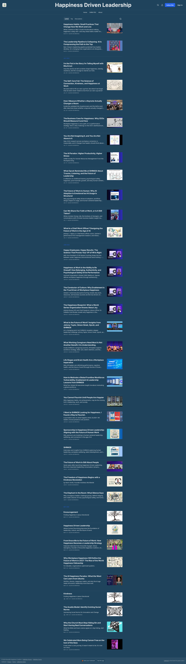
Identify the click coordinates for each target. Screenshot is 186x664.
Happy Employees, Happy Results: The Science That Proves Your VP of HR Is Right (83, 251)
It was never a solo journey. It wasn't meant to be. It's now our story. (83, 646)
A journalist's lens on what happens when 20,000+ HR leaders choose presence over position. (82, 419)
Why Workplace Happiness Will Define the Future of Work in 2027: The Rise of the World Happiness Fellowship (84, 560)
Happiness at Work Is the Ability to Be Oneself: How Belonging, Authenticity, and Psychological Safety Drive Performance (82, 270)
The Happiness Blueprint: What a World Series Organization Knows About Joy (81, 306)
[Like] (65, 601)
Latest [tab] (67, 19)
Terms (14, 662)
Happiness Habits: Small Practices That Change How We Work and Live (81, 25)
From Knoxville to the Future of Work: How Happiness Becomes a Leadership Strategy (83, 542)
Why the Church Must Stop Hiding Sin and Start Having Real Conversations (82, 624)
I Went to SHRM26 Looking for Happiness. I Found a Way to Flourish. (83, 413)
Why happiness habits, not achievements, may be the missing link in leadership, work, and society (84, 401)
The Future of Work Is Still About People (81, 462)
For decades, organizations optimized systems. (79, 566)
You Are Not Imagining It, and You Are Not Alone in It (82, 137)
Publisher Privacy (27, 659)
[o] (115, 254)
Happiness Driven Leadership (77, 526)
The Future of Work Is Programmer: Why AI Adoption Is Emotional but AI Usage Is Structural (80, 193)
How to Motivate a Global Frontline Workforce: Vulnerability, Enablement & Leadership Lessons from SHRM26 (84, 380)
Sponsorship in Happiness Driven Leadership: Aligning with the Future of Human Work (84, 431)
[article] (93, 30)
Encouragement (71, 512)
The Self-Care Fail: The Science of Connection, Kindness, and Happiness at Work (82, 83)
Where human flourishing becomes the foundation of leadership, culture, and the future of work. (81, 529)
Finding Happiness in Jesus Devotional (76, 515)
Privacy (9, 662)
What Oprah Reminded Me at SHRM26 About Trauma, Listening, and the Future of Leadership (83, 173)
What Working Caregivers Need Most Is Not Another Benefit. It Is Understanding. (83, 343)
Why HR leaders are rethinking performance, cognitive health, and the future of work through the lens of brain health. (82, 366)
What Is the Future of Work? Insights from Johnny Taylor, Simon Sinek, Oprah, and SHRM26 (82, 325)
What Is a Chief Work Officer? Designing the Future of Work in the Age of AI (83, 229)
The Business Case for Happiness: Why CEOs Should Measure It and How (84, 119)
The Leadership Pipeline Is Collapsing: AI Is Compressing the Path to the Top (83, 43)
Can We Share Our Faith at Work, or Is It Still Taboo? (83, 212)
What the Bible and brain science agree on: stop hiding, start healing (84, 629)
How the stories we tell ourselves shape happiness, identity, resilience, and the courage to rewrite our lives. (83, 70)
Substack (166, 660)
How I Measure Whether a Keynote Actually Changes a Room (83, 102)
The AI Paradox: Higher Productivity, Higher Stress (83, 154)
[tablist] (73, 19)
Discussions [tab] (78, 19)
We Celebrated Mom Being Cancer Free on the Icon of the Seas (84, 641)
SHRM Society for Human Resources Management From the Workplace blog (83, 159)
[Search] (158, 5)
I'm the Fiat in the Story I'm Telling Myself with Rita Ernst (83, 64)
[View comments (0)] (78, 36)
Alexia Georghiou (74, 33)
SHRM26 (67, 447)
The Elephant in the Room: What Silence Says (84, 493)
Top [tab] (72, 19)
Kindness (68, 594)
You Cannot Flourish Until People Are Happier (84, 397)
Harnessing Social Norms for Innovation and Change (81, 612)
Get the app (100, 660)
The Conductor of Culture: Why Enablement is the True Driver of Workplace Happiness (84, 288)
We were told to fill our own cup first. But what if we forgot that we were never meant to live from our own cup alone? (83, 90)
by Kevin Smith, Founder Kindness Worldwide (79, 482)
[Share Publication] (162, 5)
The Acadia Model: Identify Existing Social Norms (82, 608)
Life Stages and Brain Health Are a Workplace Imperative (84, 361)
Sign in (180, 5)
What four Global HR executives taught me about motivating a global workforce (84, 386)
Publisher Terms (37, 659)
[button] (85, 12)
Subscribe (170, 5)
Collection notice (21, 662)
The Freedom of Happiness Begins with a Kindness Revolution (82, 478)
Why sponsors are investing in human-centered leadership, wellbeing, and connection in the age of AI (83, 436)
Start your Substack (89, 660)
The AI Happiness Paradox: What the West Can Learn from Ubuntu (82, 577)
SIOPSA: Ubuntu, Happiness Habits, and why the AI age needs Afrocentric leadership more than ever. (82, 582)
